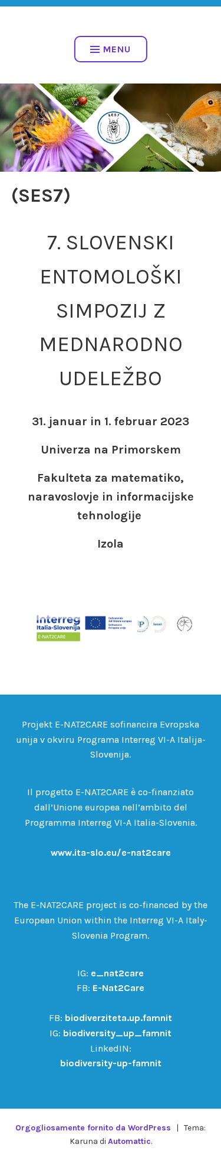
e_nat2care (117, 973)
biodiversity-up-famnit (110, 1063)
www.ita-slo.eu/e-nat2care (111, 852)
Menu (117, 49)
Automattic (129, 1141)
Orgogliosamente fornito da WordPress (93, 1128)
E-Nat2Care (118, 987)
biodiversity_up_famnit (117, 1033)
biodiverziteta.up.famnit (118, 1017)
